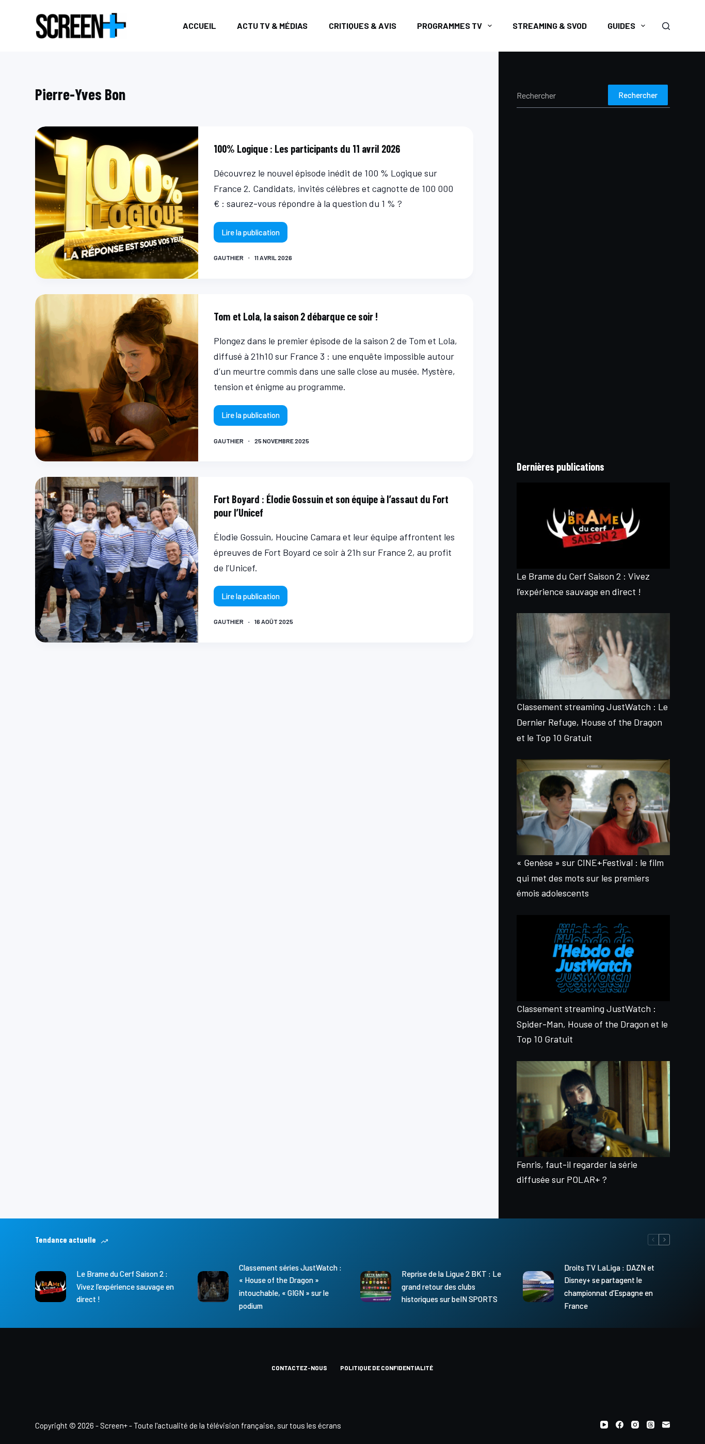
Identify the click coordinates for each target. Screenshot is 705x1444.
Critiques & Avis (362, 25)
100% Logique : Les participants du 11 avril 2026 (307, 148)
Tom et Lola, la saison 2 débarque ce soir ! (296, 316)
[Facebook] (619, 1425)
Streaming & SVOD (549, 25)
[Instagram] (635, 1425)
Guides (621, 25)
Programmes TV (449, 25)
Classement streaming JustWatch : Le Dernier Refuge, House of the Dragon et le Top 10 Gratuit (592, 722)
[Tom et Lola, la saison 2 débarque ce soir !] (116, 378)
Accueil (199, 25)
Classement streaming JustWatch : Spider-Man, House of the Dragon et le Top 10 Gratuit (592, 1024)
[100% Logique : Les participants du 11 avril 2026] (116, 202)
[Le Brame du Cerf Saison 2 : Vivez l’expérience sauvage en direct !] (593, 526)
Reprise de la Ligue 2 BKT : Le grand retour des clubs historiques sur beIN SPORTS (451, 1286)
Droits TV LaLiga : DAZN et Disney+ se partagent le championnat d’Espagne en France (609, 1286)
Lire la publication (254, 235)
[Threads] (650, 1425)
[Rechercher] (666, 26)
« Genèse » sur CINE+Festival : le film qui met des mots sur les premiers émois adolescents (590, 878)
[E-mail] (666, 1425)
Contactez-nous (299, 1367)
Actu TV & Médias (272, 25)
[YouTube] (604, 1425)
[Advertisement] (593, 283)
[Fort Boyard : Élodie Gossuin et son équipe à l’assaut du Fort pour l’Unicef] (116, 560)
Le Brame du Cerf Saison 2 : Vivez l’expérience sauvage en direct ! (125, 1286)
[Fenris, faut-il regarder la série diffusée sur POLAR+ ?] (593, 1109)
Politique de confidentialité (386, 1367)
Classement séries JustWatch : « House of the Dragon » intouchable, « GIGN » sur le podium (290, 1286)
